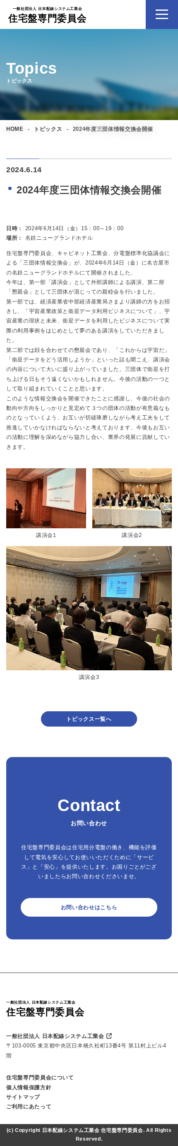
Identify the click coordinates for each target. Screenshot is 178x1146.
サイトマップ (23, 1097)
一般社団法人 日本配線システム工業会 (55, 1036)
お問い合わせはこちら (89, 907)
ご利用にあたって (28, 1106)
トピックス (48, 129)
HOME (15, 129)
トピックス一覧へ (88, 719)
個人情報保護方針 (28, 1087)
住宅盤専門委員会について (40, 1077)
